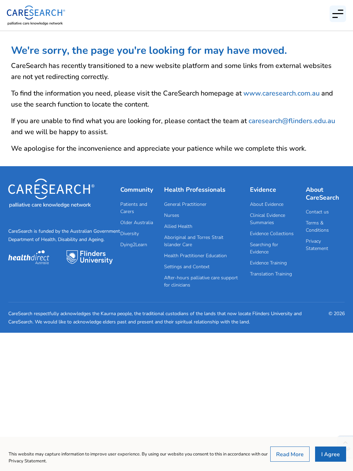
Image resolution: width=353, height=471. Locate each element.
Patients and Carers (133, 207)
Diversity (129, 233)
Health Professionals (194, 189)
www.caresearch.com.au (281, 93)
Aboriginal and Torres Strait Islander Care (193, 241)
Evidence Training (268, 262)
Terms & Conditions (317, 226)
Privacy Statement (317, 244)
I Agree (330, 454)
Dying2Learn (133, 244)
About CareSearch (322, 193)
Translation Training (271, 273)
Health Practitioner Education (195, 255)
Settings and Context (187, 266)
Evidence (263, 189)
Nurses (171, 215)
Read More (290, 454)
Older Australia (136, 222)
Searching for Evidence (264, 248)
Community (136, 189)
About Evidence (266, 204)
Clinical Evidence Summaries (267, 219)
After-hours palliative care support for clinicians (201, 281)
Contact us (317, 211)
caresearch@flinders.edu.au (292, 120)
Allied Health (178, 226)
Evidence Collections (272, 233)
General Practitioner (185, 204)
